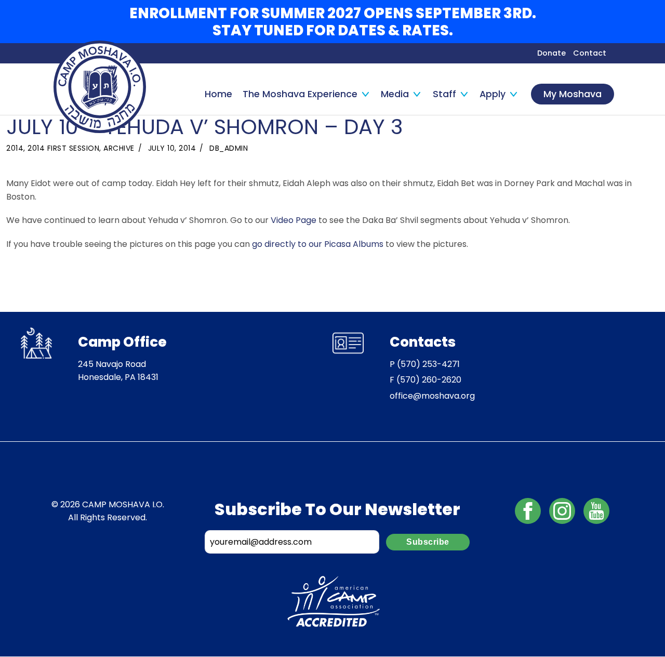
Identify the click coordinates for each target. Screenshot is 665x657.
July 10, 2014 (172, 148)
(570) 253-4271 (428, 364)
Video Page (293, 220)
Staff (444, 94)
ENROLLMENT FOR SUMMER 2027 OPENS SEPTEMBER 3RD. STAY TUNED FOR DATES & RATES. (332, 22)
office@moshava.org (432, 396)
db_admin (228, 148)
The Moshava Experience (300, 94)
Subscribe (427, 541)
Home (218, 94)
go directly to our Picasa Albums (317, 244)
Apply (493, 94)
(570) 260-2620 (428, 380)
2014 (14, 148)
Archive (119, 148)
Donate (551, 53)
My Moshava (572, 94)
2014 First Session (63, 148)
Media (395, 94)
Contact (589, 53)
